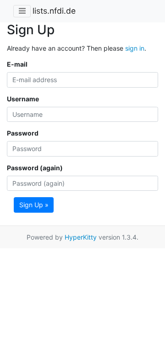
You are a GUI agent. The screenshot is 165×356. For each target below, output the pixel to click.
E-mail (17, 64)
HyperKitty (81, 237)
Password (22, 133)
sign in (134, 48)
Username (23, 99)
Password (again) (35, 168)
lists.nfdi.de (54, 11)
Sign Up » (34, 205)
